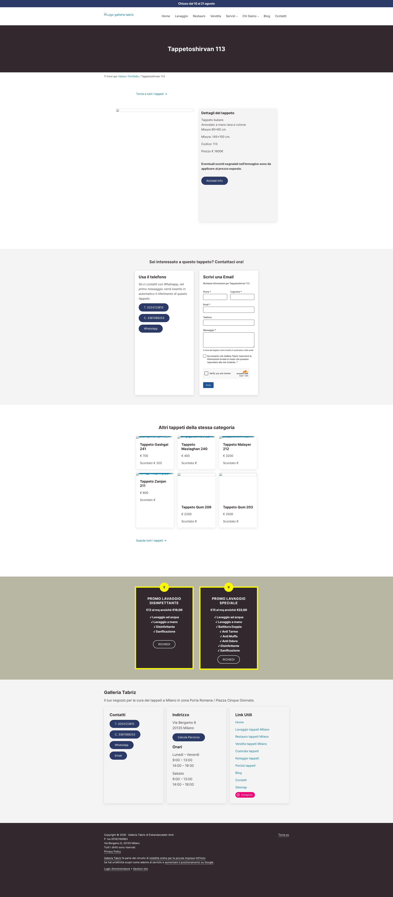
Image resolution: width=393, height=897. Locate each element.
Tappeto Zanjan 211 (153, 483)
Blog (238, 773)
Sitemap (241, 787)
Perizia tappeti (245, 765)
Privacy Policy (112, 851)
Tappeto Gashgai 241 (154, 446)
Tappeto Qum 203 (238, 507)
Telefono (207, 317)
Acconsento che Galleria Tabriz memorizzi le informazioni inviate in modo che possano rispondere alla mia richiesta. (229, 359)
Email (206, 304)
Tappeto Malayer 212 (237, 446)
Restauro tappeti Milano (252, 736)
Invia (208, 385)
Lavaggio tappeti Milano (252, 729)
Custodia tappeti (247, 751)
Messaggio (209, 330)
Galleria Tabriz (112, 858)
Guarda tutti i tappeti (149, 540)
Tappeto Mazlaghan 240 (194, 446)
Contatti (241, 780)
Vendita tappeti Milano (251, 744)
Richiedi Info (215, 180)
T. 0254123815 (153, 307)
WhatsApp (151, 328)
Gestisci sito (140, 868)
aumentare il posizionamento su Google (189, 862)
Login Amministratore (117, 868)
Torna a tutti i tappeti (150, 94)
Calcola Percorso (189, 737)
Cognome (236, 291)
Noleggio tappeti (247, 758)
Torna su (283, 834)
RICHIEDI (164, 644)
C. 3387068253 (154, 318)
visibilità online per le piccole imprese (172, 858)
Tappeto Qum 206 (196, 507)
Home (239, 722)
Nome (207, 291)
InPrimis (200, 858)
